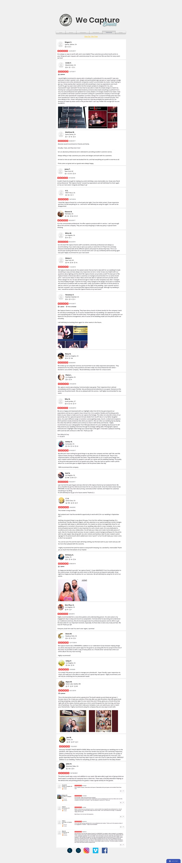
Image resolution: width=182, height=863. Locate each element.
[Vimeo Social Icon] (95, 850)
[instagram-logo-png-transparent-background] (86, 850)
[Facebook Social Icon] (104, 850)
